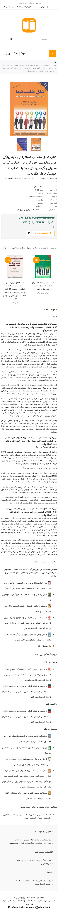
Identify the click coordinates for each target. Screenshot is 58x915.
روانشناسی (24, 814)
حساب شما (51, 7)
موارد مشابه (50, 309)
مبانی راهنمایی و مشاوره (37, 594)
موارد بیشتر (47, 646)
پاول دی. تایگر (39, 178)
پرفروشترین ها (19, 897)
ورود (5, 53)
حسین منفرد (28, 178)
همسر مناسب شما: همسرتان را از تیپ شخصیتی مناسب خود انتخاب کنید (43, 286)
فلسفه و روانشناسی (37, 814)
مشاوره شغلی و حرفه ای (30, 572)
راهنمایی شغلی (48, 572)
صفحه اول (40, 897)
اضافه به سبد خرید (42, 233)
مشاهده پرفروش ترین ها (27, 209)
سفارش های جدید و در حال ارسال (26, 840)
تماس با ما (6, 7)
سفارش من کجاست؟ (39, 7)
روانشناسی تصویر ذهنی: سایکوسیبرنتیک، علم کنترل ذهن (25, 736)
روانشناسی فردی (31, 818)
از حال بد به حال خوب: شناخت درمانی (32, 759)
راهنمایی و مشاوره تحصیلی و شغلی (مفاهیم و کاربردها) (25, 606)
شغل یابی (7, 569)
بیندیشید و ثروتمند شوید (37, 747)
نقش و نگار (38, 186)
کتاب (49, 814)
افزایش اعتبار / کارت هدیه (21, 7)
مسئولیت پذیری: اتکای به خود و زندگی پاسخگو (29, 793)
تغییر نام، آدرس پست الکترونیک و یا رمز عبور (34, 860)
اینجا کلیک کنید (21, 880)
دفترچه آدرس (46, 863)
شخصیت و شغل (20, 569)
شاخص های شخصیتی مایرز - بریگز (43, 569)
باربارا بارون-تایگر (51, 178)
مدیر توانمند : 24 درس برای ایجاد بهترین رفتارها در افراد (25, 583)
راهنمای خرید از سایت (43, 884)
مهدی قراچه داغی (10, 178)
